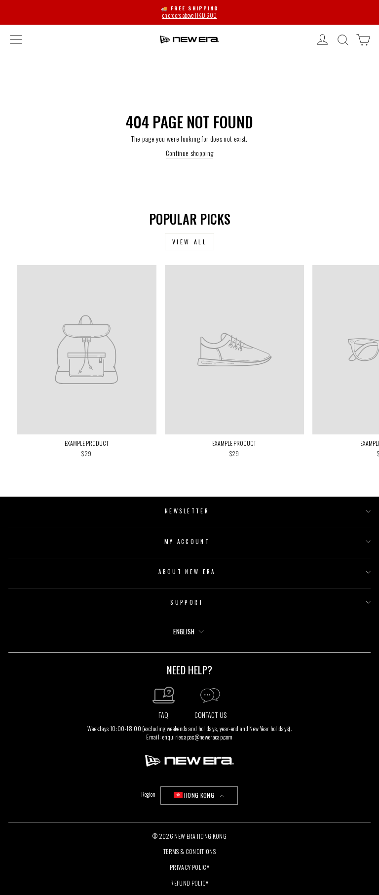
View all (189, 241)
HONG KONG (199, 795)
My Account (187, 541)
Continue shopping (190, 153)
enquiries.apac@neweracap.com (197, 737)
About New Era (186, 572)
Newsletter (187, 511)
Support (186, 602)
